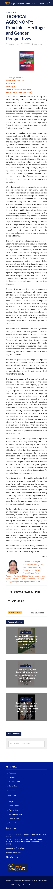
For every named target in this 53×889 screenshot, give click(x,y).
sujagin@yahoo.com (30, 581)
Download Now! (14, 612)
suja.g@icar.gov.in (13, 581)
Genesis (12, 777)
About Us (12, 773)
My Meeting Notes (16, 814)
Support (12, 790)
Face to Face (13, 810)
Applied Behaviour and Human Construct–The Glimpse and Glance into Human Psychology (26, 707)
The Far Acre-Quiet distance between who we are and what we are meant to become (26, 673)
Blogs (11, 801)
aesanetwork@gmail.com (16, 848)
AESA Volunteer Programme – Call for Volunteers (26, 880)
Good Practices (14, 806)
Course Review (14, 823)
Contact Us (13, 786)
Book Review (11, 12)
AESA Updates (14, 782)
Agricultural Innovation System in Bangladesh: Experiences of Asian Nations (26, 640)
